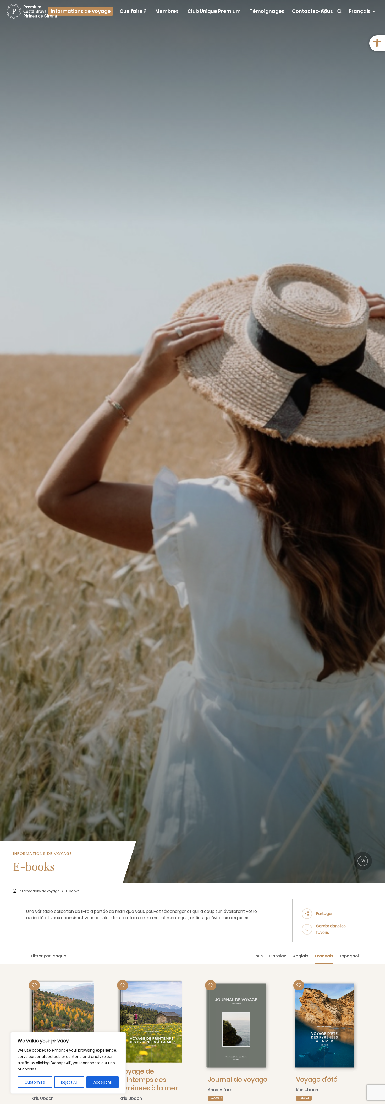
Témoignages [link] (267, 11)
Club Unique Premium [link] (214, 11)
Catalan (278, 956)
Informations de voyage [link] (81, 11)
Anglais (300, 956)
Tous (258, 956)
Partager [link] (324, 913)
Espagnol (349, 956)
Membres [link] (167, 11)
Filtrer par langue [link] (48, 956)
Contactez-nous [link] (312, 11)
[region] (68, 1063)
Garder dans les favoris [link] (331, 929)
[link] (377, 43)
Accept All (103, 1082)
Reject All (69, 1082)
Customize (35, 1082)
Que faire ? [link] (133, 11)
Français (324, 956)
